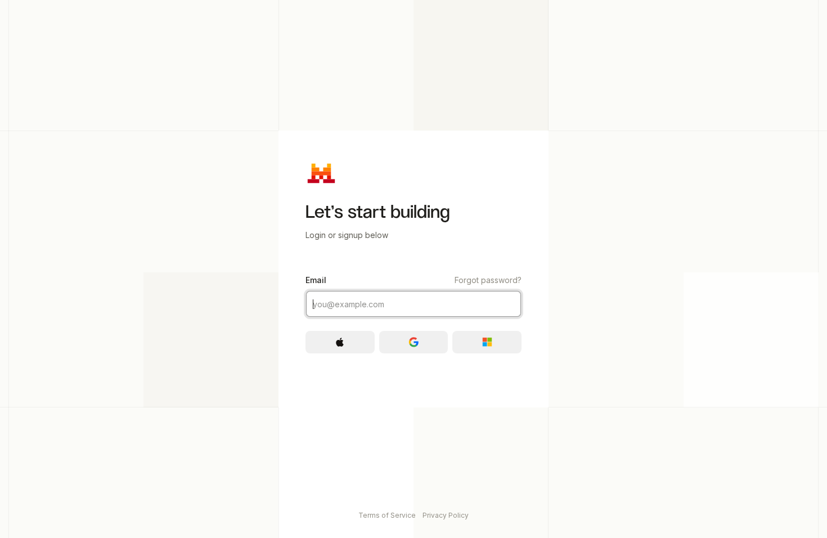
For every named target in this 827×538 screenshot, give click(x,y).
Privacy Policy (446, 515)
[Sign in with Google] (413, 342)
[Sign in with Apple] (340, 342)
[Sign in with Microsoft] (487, 342)
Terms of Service (387, 515)
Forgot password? (488, 280)
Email (413, 280)
